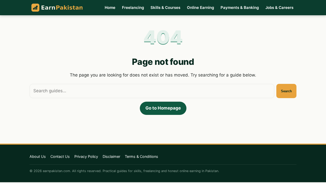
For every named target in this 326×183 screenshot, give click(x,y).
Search (286, 91)
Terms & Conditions (141, 156)
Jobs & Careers (279, 7)
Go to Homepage (163, 108)
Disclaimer (111, 156)
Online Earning (200, 7)
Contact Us (60, 156)
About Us (38, 156)
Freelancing (133, 7)
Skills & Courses (165, 7)
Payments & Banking (240, 7)
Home (110, 7)
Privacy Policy (86, 156)
